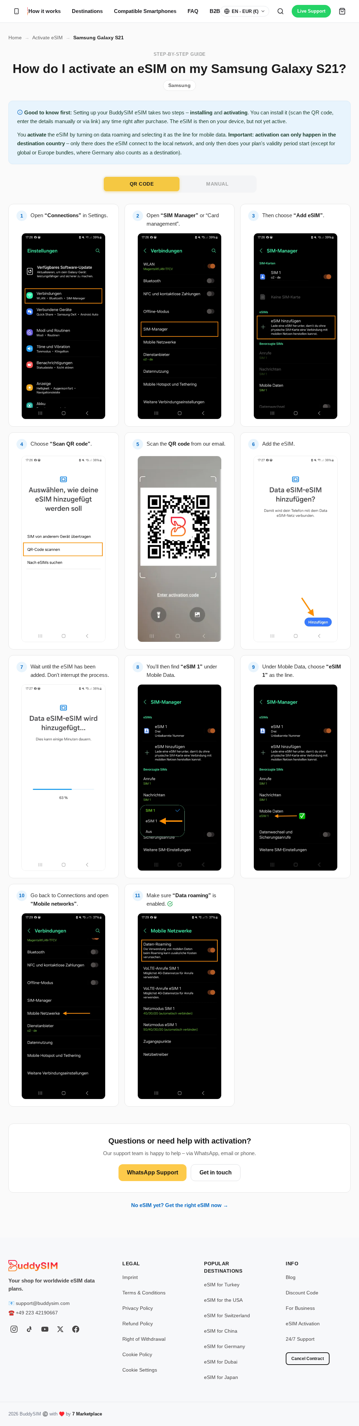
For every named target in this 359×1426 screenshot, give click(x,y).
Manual (217, 184)
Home (15, 37)
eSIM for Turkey (221, 1284)
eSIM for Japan (221, 1377)
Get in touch (215, 1172)
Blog (291, 1277)
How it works (44, 11)
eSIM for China (220, 1331)
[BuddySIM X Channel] (60, 1329)
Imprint (130, 1277)
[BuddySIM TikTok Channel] (29, 1329)
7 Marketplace (87, 1414)
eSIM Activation (303, 1323)
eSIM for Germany (224, 1346)
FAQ (193, 11)
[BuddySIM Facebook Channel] (75, 1329)
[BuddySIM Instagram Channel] (14, 1329)
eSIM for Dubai (220, 1362)
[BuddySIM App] (16, 11)
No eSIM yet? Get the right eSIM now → (179, 1205)
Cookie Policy (137, 1354)
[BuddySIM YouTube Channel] (44, 1329)
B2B (215, 11)
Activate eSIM (47, 37)
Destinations (87, 11)
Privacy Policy (137, 1308)
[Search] (280, 11)
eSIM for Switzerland (227, 1315)
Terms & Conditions (143, 1292)
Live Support (311, 11)
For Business (300, 1308)
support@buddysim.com (43, 1303)
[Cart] (342, 11)
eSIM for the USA (223, 1300)
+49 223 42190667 (37, 1312)
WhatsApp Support (152, 1172)
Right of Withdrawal (143, 1339)
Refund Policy (137, 1323)
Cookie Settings (139, 1370)
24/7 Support (300, 1339)
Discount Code (302, 1292)
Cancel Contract (307, 1358)
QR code (142, 184)
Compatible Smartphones (145, 11)
